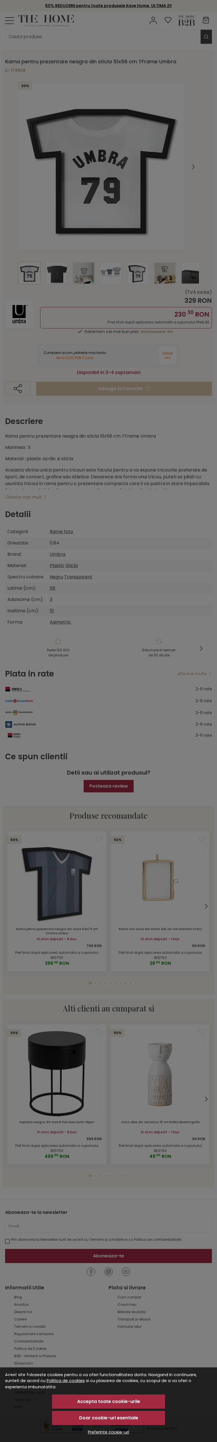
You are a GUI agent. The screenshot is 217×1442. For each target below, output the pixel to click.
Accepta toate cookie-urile (108, 1401)
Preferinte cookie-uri (108, 1432)
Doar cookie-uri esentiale (108, 1418)
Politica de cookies (66, 1380)
